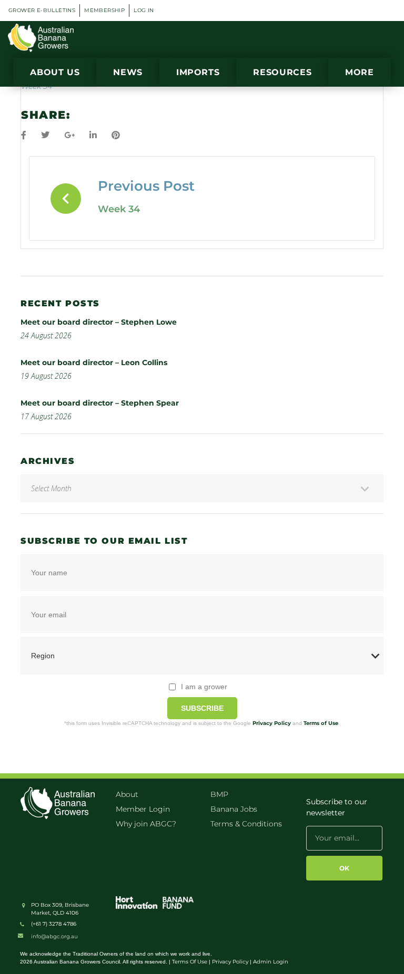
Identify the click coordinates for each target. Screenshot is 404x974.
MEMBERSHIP (104, 10)
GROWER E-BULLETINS (41, 10)
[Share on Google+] (69, 135)
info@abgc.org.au (54, 936)
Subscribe (202, 708)
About (127, 794)
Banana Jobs (233, 809)
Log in (144, 10)
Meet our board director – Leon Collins (94, 362)
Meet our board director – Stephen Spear (100, 403)
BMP (219, 794)
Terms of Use (321, 723)
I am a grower (204, 686)
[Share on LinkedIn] (93, 135)
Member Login (143, 809)
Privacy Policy (271, 723)
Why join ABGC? (146, 823)
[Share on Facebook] (23, 135)
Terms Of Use (189, 961)
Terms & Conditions (246, 823)
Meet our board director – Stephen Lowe (99, 322)
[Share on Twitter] (45, 135)
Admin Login (270, 961)
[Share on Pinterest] (116, 135)
